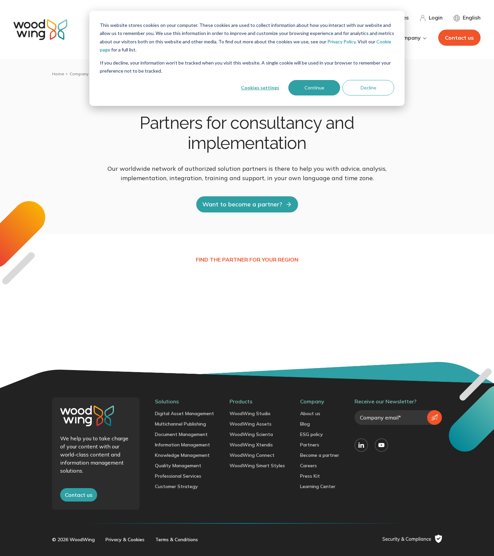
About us (310, 413)
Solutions (167, 401)
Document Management (181, 434)
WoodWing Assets (251, 424)
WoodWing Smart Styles (257, 466)
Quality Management (178, 466)
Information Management (182, 445)
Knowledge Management (182, 455)
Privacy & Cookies (125, 540)
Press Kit (310, 476)
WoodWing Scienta (251, 434)
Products (241, 401)
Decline (368, 87)
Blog (305, 424)
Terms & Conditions (176, 540)
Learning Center (317, 486)
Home (58, 73)
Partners (309, 445)
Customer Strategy (176, 486)
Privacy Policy (341, 41)
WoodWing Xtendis (251, 445)
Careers (308, 466)
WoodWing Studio (250, 413)
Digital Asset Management (184, 413)
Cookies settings (260, 87)
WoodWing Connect (252, 455)
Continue (314, 87)
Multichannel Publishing (180, 424)
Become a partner (319, 455)
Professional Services (178, 476)
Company (79, 73)
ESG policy (311, 434)
